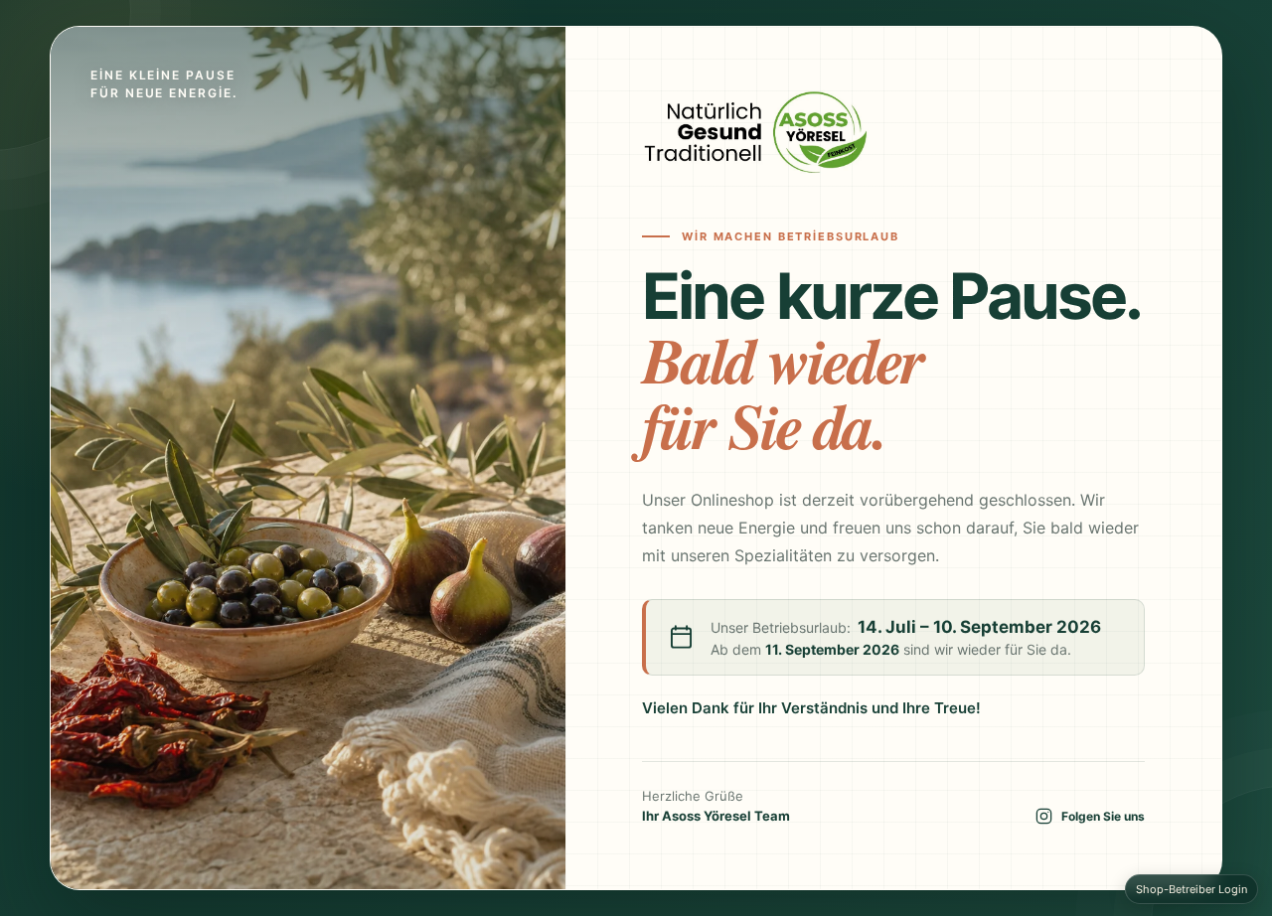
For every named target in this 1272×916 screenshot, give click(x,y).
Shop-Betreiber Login (1191, 889)
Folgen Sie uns (1103, 816)
